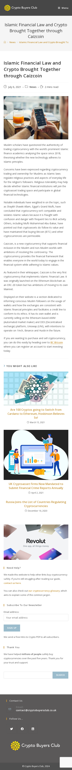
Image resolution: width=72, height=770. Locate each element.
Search (60, 675)
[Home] (5, 42)
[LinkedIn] (33, 729)
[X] (11, 729)
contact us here (12, 583)
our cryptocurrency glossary (44, 590)
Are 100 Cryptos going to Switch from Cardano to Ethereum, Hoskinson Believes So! (36, 413)
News (33, 87)
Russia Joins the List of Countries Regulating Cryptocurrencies (36, 504)
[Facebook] (22, 729)
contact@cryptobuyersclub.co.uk (36, 710)
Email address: (11, 611)
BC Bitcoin (57, 342)
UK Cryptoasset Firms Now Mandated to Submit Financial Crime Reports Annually (36, 486)
